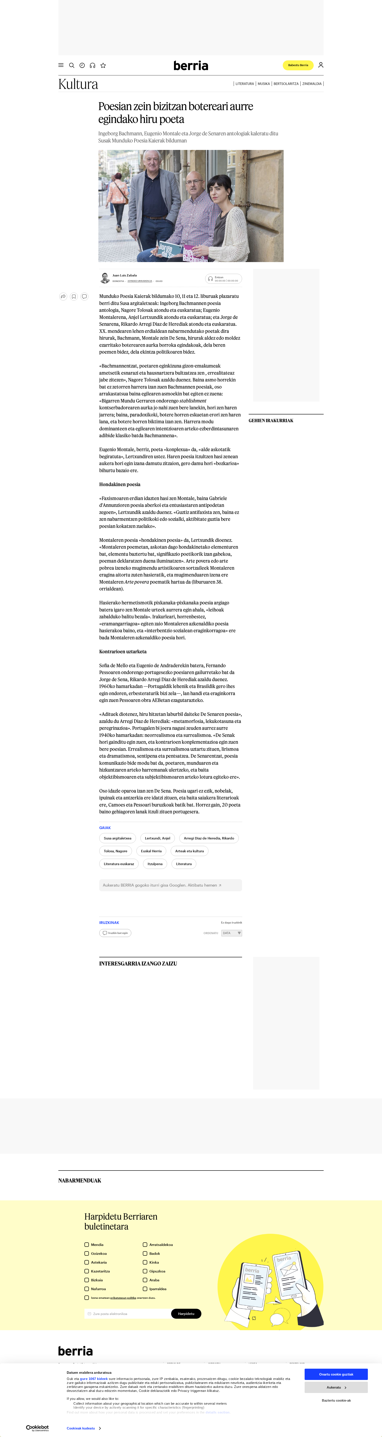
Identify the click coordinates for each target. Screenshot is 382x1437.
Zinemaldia (312, 84)
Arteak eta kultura (189, 851)
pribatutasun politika (123, 1297)
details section (218, 1412)
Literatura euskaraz (119, 864)
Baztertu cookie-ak (336, 1400)
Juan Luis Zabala (125, 275)
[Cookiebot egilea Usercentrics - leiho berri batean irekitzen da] (37, 1428)
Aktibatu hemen (202, 885)
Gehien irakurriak (271, 420)
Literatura (245, 84)
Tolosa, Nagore (115, 851)
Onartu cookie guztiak (336, 1374)
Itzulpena (155, 864)
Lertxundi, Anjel (157, 838)
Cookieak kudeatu (81, 1428)
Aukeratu (334, 1387)
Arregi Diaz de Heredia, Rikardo (209, 838)
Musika (264, 84)
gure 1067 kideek (94, 1379)
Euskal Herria (151, 851)
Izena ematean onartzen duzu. (123, 1297)
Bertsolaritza (286, 84)
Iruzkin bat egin (118, 932)
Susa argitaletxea (117, 838)
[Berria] (75, 1354)
